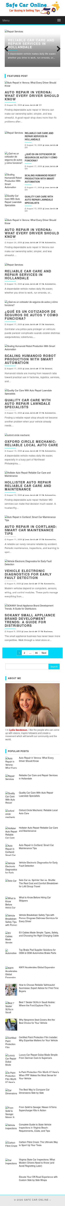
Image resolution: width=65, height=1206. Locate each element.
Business (48, 631)
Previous (7, 48)
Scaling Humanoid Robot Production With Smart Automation (40, 178)
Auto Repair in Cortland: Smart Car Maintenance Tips (31, 530)
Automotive (50, 242)
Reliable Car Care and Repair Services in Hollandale (31, 43)
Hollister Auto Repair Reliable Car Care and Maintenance (28, 485)
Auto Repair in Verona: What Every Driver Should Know (32, 95)
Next (58, 48)
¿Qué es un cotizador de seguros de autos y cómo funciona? (41, 157)
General (48, 368)
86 (36, 652)
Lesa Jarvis (30, 105)
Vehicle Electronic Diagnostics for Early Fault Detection (28, 574)
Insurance (49, 324)
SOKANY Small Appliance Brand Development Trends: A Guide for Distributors (30, 620)
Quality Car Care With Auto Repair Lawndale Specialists (39, 199)
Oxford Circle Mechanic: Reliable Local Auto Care (31, 443)
